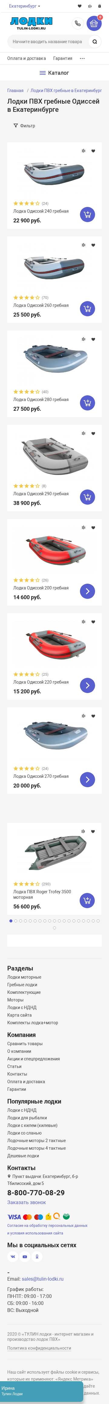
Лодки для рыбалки (27, 1117)
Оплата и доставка (26, 58)
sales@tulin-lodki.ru (43, 1279)
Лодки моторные (24, 977)
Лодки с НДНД (22, 1007)
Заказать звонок (26, 1202)
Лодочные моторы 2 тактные (36, 1140)
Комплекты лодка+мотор (32, 1022)
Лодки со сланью (24, 1133)
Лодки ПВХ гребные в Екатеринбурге (67, 90)
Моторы (15, 999)
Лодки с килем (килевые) (32, 1125)
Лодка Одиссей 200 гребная (41, 587)
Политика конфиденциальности (39, 1348)
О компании (19, 1051)
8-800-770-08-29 (78, 23)
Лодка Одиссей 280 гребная (41, 399)
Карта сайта (19, 1015)
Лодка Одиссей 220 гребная (41, 682)
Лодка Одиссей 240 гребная (41, 211)
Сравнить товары (25, 1043)
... (82, 56)
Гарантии (16, 1089)
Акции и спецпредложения (33, 1058)
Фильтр (27, 125)
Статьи (14, 1066)
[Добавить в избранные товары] (93, 151)
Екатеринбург (23, 6)
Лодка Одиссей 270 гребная (41, 776)
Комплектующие (24, 992)
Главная (15, 90)
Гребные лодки (22, 984)
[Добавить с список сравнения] (83, 151)
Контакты (17, 1074)
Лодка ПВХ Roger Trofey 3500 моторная (42, 894)
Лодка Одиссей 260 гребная (41, 305)
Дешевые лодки (23, 1155)
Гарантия (62, 58)
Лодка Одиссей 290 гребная (41, 493)
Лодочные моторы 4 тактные (36, 1148)
